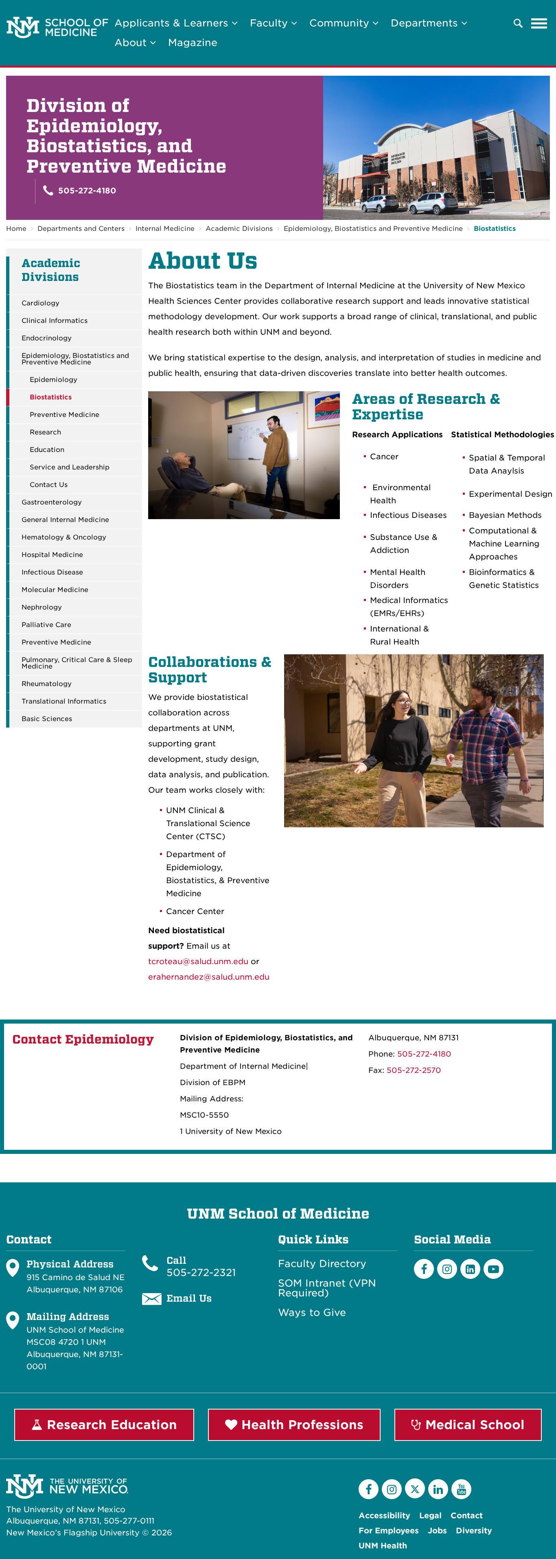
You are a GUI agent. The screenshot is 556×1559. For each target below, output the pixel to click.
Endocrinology (47, 338)
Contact (467, 1515)
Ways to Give (312, 1313)
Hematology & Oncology (64, 537)
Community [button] (340, 23)
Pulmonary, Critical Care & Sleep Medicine (77, 663)
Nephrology (42, 607)
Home (16, 228)
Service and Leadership (69, 467)
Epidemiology (53, 380)
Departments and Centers (81, 228)
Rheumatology (47, 684)
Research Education (110, 1424)
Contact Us (49, 485)
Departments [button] (426, 23)
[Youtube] (493, 1269)
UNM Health (383, 1545)
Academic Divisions (239, 228)
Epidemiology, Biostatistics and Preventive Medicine (373, 228)
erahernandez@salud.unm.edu (208, 977)
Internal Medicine (165, 228)
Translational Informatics (64, 701)
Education (47, 450)
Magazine (192, 42)
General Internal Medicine (65, 520)
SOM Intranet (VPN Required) (327, 1288)
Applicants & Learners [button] (173, 23)
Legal (430, 1515)
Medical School (473, 1424)
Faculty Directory (322, 1264)
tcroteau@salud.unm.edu (198, 961)
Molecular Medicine (55, 590)
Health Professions (300, 1424)
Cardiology (40, 303)
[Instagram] (447, 1269)
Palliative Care (46, 625)
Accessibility (384, 1515)
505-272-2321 (201, 1272)
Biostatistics (495, 228)
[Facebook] (424, 1269)
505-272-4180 (86, 190)
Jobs (437, 1530)
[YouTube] (461, 1489)
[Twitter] (415, 1488)
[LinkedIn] (470, 1269)
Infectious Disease (52, 572)
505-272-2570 (414, 1070)
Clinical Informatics (55, 321)
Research (45, 432)
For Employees (389, 1530)
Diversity (474, 1530)
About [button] (132, 42)
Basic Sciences (47, 719)
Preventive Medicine (64, 415)
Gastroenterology (52, 502)
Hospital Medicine (52, 555)
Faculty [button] (270, 23)
